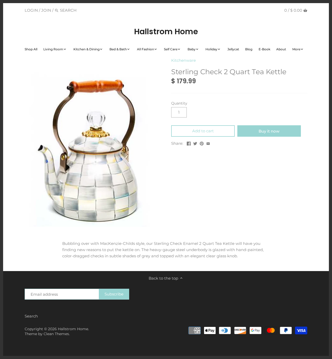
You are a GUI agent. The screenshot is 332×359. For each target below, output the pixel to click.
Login (31, 10)
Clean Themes (56, 334)
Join (46, 10)
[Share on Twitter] (195, 142)
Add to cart (203, 130)
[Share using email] (208, 142)
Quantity (179, 103)
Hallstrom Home (166, 32)
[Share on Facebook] (189, 142)
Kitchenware (183, 60)
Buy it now (269, 131)
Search (31, 316)
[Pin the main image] (202, 142)
